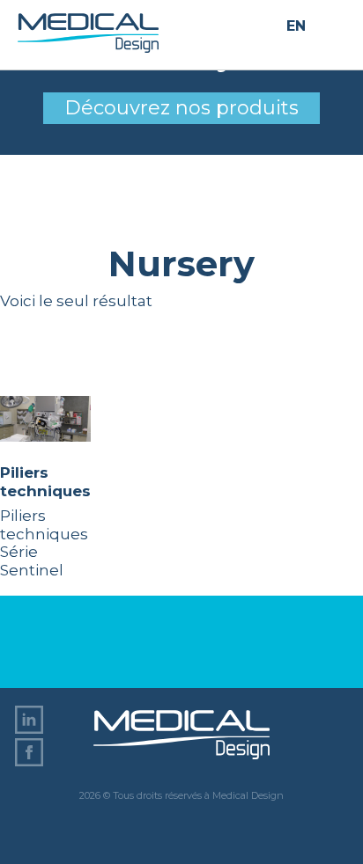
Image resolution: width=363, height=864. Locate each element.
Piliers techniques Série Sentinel (45, 521)
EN (296, 27)
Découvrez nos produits (181, 108)
